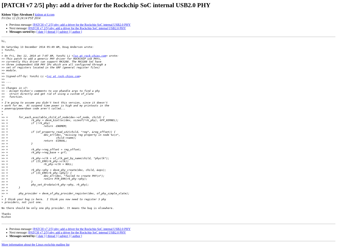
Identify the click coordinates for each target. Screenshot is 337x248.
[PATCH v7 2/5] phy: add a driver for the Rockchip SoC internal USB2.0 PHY (82, 24)
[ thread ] (51, 31)
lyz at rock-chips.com (89, 55)
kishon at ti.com (44, 14)
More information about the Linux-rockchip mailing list (35, 244)
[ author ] (76, 31)
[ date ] (40, 31)
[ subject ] (64, 31)
